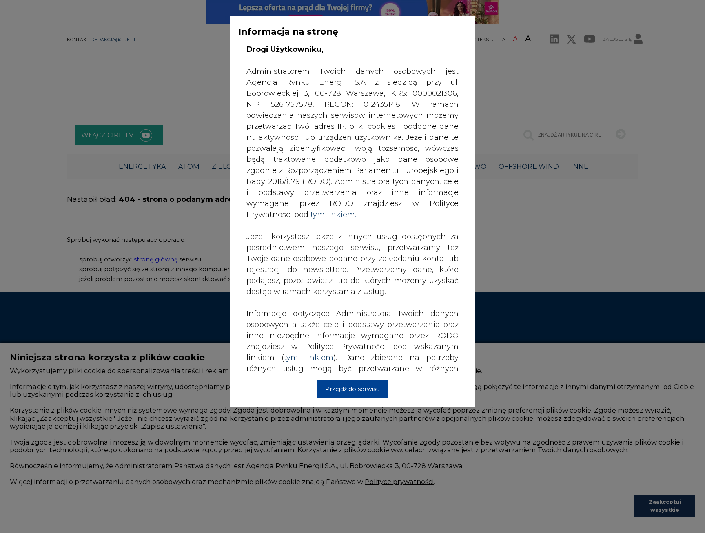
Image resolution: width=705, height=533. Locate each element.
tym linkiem (308, 357)
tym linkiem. (333, 214)
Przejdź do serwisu (352, 389)
